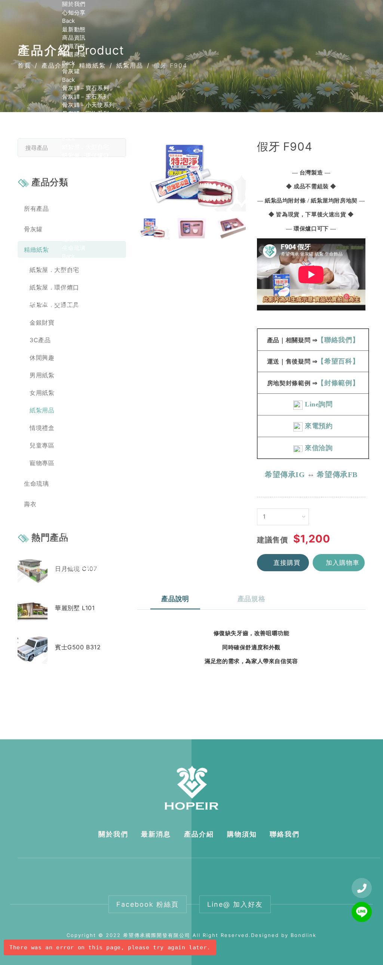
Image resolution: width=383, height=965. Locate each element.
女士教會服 (76, 424)
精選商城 (73, 54)
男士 (68, 289)
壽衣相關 (73, 508)
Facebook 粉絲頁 (147, 904)
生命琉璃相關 (79, 516)
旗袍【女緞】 (79, 365)
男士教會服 (76, 416)
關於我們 (73, 3)
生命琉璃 (73, 247)
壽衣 (68, 272)
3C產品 (72, 180)
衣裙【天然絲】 (82, 357)
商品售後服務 (79, 550)
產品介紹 (199, 834)
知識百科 (73, 46)
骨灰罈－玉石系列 (85, 96)
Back (68, 20)
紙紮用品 (73, 214)
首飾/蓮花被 (78, 466)
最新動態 (73, 29)
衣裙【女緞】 (79, 348)
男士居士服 (76, 449)
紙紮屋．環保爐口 (85, 155)
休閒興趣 (73, 188)
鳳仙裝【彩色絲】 (85, 382)
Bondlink (303, 935)
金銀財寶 (73, 172)
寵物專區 (73, 239)
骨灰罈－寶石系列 (85, 88)
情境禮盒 (73, 222)
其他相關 (73, 525)
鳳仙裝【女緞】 (82, 390)
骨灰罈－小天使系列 (88, 104)
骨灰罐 (71, 71)
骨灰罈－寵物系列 (85, 113)
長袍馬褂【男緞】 (85, 315)
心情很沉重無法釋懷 (88, 567)
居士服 (71, 432)
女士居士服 (76, 457)
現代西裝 (73, 306)
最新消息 (156, 834)
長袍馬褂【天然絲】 (88, 323)
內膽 (68, 121)
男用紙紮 (73, 197)
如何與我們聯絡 (82, 558)
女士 (68, 331)
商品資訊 (73, 37)
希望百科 (73, 474)
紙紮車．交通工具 (85, 163)
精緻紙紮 (73, 130)
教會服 (71, 399)
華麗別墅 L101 (75, 608)
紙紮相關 (73, 500)
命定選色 (73, 264)
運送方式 (73, 533)
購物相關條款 (79, 541)
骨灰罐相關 (76, 491)
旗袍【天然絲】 (82, 373)
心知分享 (73, 12)
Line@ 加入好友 (235, 904)
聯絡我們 (73, 575)
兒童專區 (73, 231)
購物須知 (242, 834)
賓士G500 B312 (78, 647)
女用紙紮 (73, 205)
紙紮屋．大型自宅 (85, 147)
